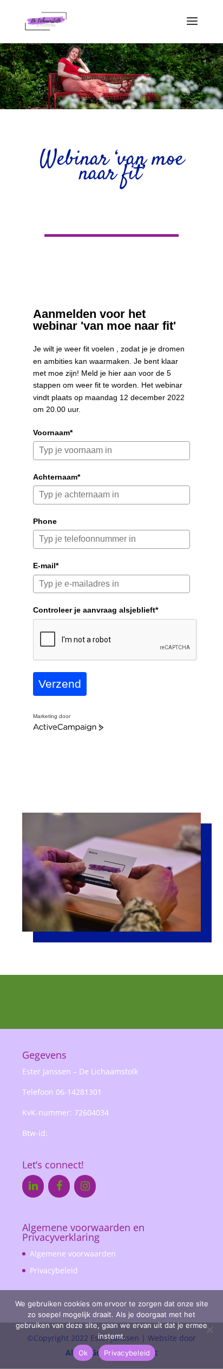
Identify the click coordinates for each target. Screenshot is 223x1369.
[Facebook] (59, 1186)
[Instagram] (85, 1186)
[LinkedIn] (33, 1186)
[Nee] (209, 1329)
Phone (45, 521)
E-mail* (45, 565)
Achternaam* (56, 477)
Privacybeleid (54, 1270)
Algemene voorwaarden (73, 1253)
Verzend (59, 683)
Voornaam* (53, 432)
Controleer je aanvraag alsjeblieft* (95, 610)
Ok (83, 1352)
